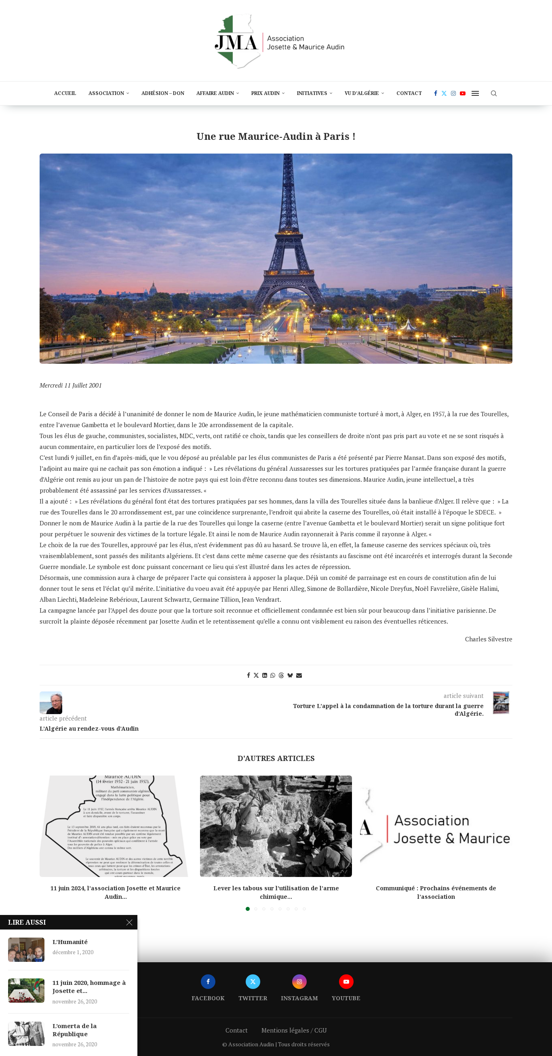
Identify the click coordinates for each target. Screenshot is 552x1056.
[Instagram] (453, 93)
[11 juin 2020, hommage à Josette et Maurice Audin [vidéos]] (26, 990)
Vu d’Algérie (362, 93)
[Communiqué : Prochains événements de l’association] (436, 826)
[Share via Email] (299, 675)
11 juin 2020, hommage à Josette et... (89, 986)
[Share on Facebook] (248, 675)
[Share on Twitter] (256, 675)
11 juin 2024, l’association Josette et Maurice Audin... (116, 892)
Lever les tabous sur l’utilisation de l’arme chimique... (276, 892)
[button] (50, 842)
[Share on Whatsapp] (272, 675)
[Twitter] (444, 93)
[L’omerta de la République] (26, 1034)
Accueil (65, 93)
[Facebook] (435, 93)
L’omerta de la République (75, 1030)
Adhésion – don (162, 93)
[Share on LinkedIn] (264, 675)
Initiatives (312, 93)
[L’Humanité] (26, 950)
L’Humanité (70, 942)
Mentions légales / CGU (294, 1030)
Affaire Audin (215, 93)
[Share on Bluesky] (290, 675)
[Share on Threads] (281, 675)
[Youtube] (463, 93)
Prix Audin (265, 93)
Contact (409, 93)
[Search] (494, 93)
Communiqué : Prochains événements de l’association (436, 892)
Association (106, 93)
